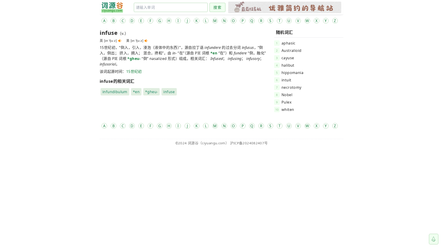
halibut (287, 65)
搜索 (217, 7)
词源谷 (193, 143)
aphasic (288, 43)
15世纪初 (134, 71)
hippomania (292, 72)
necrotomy (291, 87)
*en (213, 53)
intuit (286, 80)
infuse (169, 91)
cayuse (287, 57)
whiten (287, 109)
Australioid (291, 50)
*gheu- (134, 58)
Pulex (286, 102)
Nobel (286, 94)
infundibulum (114, 91)
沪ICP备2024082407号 (249, 143)
